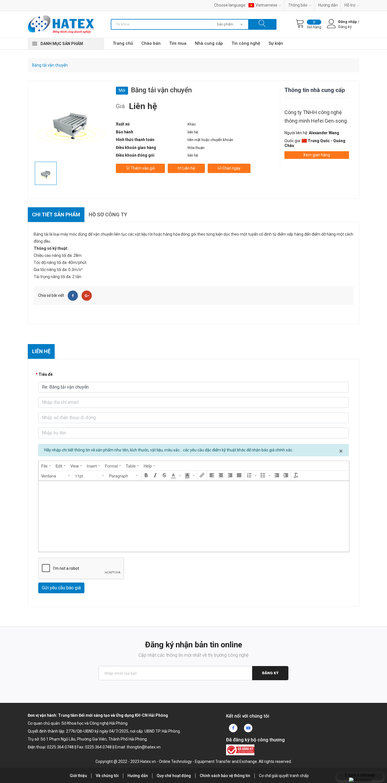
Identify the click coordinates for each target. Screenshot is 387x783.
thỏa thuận (196, 148)
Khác (192, 124)
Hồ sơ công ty (108, 214)
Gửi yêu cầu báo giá (61, 587)
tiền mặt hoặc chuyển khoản (210, 140)
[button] (56, 475)
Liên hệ (188, 168)
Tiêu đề (46, 374)
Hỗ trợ (350, 5)
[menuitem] (46, 466)
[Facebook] (73, 296)
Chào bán (151, 43)
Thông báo (297, 5)
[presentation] (46, 466)
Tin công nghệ (245, 43)
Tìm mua (177, 43)
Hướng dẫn (328, 5)
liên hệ (193, 132)
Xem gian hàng (316, 155)
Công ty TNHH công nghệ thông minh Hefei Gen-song (315, 116)
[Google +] (87, 296)
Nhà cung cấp (209, 43)
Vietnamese (266, 5)
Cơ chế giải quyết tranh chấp (284, 775)
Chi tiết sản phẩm (56, 214)
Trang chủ (123, 43)
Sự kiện (276, 43)
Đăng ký (270, 673)
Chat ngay (231, 168)
